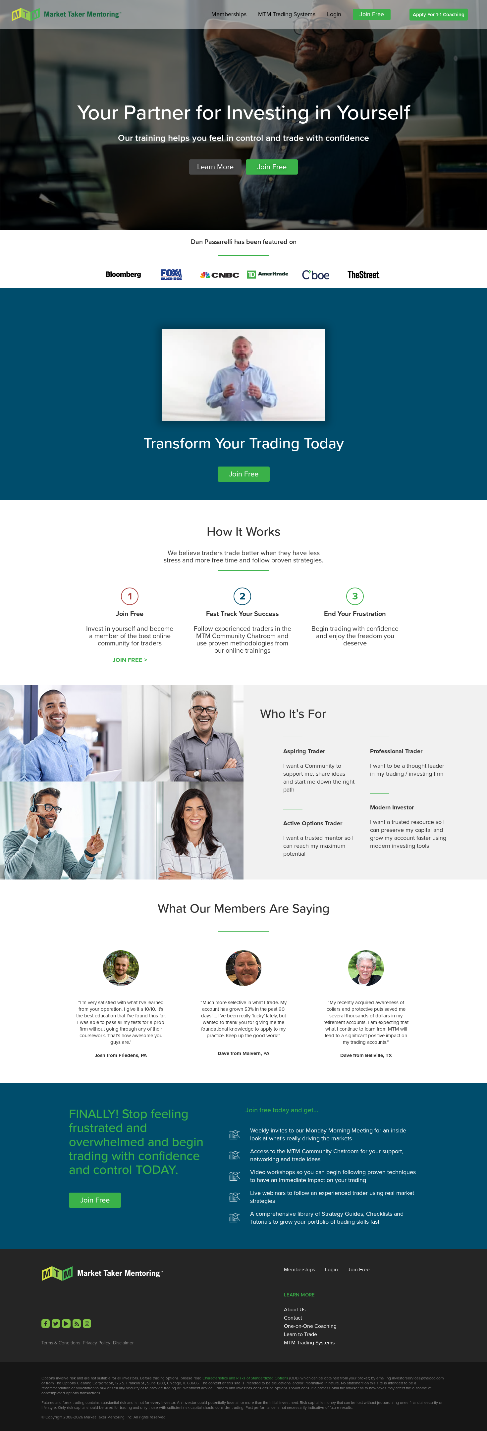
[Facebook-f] (45, 1323)
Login (334, 14)
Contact (293, 1318)
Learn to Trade (300, 1334)
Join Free (371, 14)
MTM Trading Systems (286, 14)
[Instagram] (87, 1323)
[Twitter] (56, 1323)
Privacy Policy (96, 1342)
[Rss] (77, 1323)
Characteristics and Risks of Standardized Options (245, 1378)
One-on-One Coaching (310, 1326)
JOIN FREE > (130, 660)
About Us (294, 1309)
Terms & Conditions (60, 1342)
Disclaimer (123, 1342)
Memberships (228, 14)
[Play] (66, 1323)
